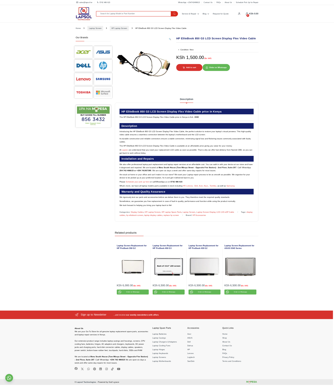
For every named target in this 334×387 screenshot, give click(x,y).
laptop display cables (153, 215)
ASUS (189, 338)
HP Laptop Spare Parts (171, 212)
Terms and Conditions (231, 361)
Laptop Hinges (158, 349)
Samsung (230, 186)
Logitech (191, 357)
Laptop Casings (159, 338)
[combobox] (133, 13)
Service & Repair (189, 14)
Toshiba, (213, 186)
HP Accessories (199, 215)
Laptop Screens (159, 357)
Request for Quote (221, 14)
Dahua (190, 346)
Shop (224, 338)
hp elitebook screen (134, 215)
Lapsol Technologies (86, 382)
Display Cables (137, 212)
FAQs (218, 2)
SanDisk (190, 361)
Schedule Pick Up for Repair (247, 2)
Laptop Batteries (159, 334)
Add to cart (191, 67)
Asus (206, 186)
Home (78, 28)
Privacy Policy (228, 357)
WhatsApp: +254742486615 (189, 2)
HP (184, 186)
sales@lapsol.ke (85, 2)
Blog (204, 14)
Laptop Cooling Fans (161, 346)
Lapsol (125, 150)
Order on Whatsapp (218, 67)
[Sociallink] (76, 368)
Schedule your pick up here (138, 182)
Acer (201, 186)
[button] (170, 39)
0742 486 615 (105, 2)
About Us (228, 2)
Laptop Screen (95, 28)
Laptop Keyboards (160, 353)
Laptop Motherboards (161, 361)
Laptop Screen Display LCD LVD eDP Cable (215, 212)
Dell (196, 186)
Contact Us (208, 2)
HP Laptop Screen (119, 28)
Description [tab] (186, 99)
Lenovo (189, 186)
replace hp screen (171, 215)
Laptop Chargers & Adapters (164, 342)
